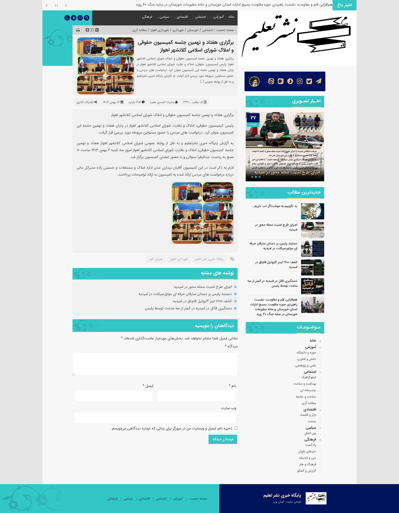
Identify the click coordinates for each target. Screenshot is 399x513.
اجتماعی (200, 16)
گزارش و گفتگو (306, 470)
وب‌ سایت (228, 408)
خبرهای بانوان (307, 451)
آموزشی (218, 16)
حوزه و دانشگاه (306, 352)
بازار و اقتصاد (308, 414)
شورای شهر (156, 258)
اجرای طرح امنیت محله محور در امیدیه (203, 287)
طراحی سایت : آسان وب (287, 502)
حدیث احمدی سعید (162, 102)
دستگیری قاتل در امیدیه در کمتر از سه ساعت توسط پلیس (188, 308)
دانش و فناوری (306, 358)
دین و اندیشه (307, 457)
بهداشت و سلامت (304, 383)
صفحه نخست (198, 498)
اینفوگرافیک (308, 377)
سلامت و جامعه (306, 396)
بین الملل (310, 433)
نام (232, 386)
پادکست (310, 444)
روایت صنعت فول (319, 4)
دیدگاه (231, 346)
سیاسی (164, 16)
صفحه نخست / (223, 30)
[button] (259, 176)
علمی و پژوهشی (305, 365)
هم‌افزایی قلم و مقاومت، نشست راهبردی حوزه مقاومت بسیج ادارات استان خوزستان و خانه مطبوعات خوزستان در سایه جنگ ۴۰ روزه (273, 307)
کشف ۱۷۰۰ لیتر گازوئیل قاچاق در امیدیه (202, 301)
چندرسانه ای (308, 390)
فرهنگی (147, 16)
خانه (231, 16)
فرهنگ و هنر (307, 464)
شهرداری (178, 30)
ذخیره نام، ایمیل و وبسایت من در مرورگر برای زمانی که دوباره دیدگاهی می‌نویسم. (171, 428)
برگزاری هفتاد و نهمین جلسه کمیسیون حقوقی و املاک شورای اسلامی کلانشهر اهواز (186, 46)
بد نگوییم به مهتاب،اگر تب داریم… (274, 206)
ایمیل (148, 386)
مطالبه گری (139, 30)
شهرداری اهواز (160, 30)
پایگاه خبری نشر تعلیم (209, 258)
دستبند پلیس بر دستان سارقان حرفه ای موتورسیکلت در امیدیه (185, 294)
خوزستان (193, 30)
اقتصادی (182, 16)
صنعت (312, 421)
